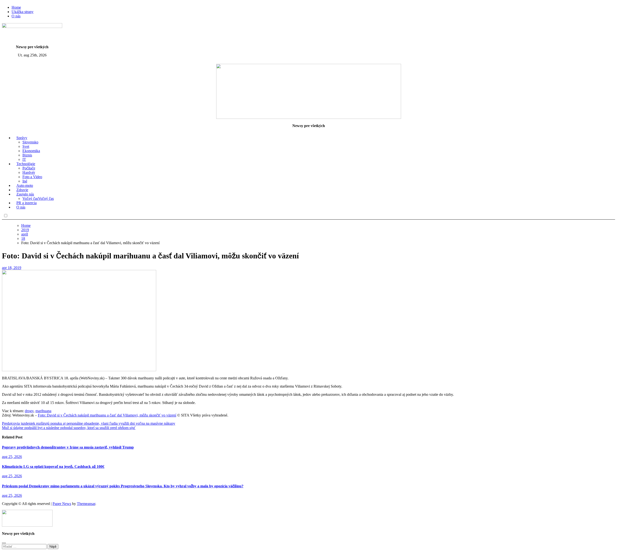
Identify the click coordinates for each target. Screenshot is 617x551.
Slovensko (30, 142)
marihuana (43, 411)
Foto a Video (32, 177)
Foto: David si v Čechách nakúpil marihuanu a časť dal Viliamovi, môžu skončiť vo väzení (107, 415)
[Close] (4, 543)
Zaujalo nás (25, 194)
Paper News (62, 504)
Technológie (25, 164)
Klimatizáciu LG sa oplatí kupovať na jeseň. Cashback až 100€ (53, 466)
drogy (29, 411)
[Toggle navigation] (5, 61)
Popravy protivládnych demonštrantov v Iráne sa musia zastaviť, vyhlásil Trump (68, 447)
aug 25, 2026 (12, 457)
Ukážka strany (23, 12)
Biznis (27, 155)
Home (16, 7)
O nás (16, 16)
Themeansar (86, 504)
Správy (21, 138)
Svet (25, 146)
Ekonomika (31, 151)
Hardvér (28, 172)
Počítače (28, 168)
